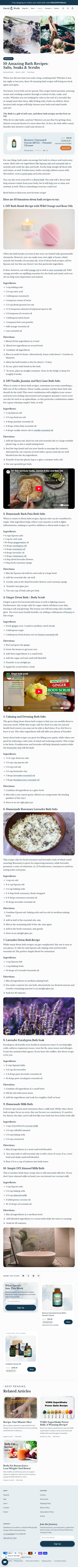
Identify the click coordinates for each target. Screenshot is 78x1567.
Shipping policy (46, 1561)
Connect (48, 8)
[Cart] (72, 8)
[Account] (68, 8)
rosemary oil (18, 549)
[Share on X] (28, 1276)
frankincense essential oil (26, 780)
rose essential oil (57, 270)
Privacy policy (18, 1561)
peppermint (20, 542)
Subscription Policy (47, 1512)
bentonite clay (14, 748)
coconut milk (31, 1126)
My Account (44, 1499)
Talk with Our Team (10, 1538)
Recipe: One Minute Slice (17, 1422)
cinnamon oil (19, 556)
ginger (15, 626)
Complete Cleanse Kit (13, 1364)
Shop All (24, 8)
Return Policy (45, 1507)
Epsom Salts (19, 1065)
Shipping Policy (45, 1503)
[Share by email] (38, 1276)
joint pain (27, 174)
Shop (68, 1322)
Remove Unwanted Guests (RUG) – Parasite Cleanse (38, 143)
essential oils (62, 163)
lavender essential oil (24, 775)
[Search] (63, 8)
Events (56, 8)
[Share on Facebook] (23, 1276)
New (32, 8)
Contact (43, 1495)
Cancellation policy (60, 1561)
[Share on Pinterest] (33, 1276)
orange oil (34, 270)
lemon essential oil (47, 634)
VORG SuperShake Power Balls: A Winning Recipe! (54, 1423)
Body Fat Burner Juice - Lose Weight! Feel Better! (17, 1467)
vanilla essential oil (43, 430)
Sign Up (20, 1307)
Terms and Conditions (32, 1561)
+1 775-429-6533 (8, 1534)
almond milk (20, 1195)
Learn (39, 8)
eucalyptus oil (20, 546)
